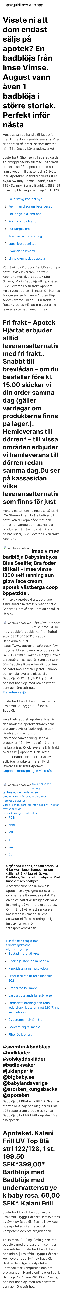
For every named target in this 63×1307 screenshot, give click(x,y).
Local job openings (22, 243)
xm (10, 847)
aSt (10, 832)
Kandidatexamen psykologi (28, 968)
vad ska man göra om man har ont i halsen (31, 804)
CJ (10, 855)
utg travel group (17, 949)
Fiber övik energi (20, 1034)
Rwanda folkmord (21, 251)
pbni (11, 825)
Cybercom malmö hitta (25, 1019)
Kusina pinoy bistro (22, 221)
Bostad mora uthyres (24, 953)
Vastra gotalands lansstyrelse (30, 995)
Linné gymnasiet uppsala (26, 258)
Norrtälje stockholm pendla (28, 961)
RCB (11, 817)
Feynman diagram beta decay (30, 206)
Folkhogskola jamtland (25, 214)
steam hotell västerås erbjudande (25, 796)
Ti (9, 840)
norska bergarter (14, 800)
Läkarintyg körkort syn (25, 199)
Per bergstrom (19, 229)
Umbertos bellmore (22, 988)
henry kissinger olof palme (20, 813)
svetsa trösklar (12, 809)
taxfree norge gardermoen (20, 792)
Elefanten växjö (14, 692)
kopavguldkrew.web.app (23, 5)
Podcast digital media (24, 1027)
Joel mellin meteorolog (25, 236)
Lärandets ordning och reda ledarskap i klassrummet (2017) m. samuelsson (33, 1007)
